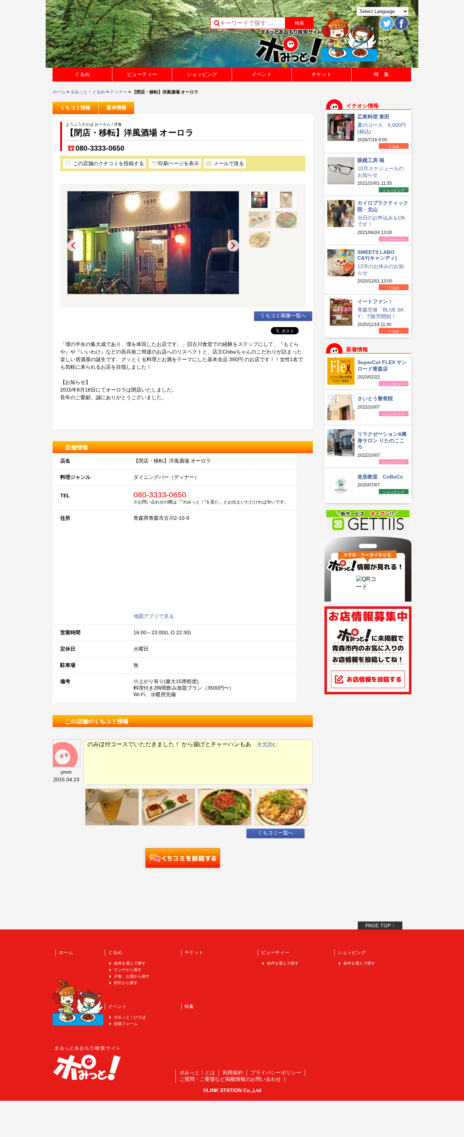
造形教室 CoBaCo (380, 477)
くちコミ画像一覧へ (283, 315)
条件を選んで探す (130, 963)
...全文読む (265, 744)
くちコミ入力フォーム (182, 858)
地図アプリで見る (153, 616)
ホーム (59, 92)
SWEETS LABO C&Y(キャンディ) (377, 255)
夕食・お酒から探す (132, 976)
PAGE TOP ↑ (380, 925)
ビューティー (142, 74)
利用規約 (233, 1072)
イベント (262, 74)
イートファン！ (375, 301)
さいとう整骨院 (375, 398)
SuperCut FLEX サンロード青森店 (382, 365)
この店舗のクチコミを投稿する (108, 163)
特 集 (381, 74)
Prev (73, 245)
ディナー (118, 92)
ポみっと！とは (197, 1072)
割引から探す (126, 983)
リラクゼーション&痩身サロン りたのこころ (382, 440)
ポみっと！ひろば (130, 1017)
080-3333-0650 (99, 148)
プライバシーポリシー (275, 1072)
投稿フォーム (126, 1023)
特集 (189, 1006)
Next (233, 245)
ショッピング (202, 74)
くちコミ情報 (75, 107)
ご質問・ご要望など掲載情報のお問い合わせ (230, 1079)
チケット (321, 74)
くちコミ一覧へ (275, 833)
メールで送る (229, 163)
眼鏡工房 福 (370, 160)
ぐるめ (82, 74)
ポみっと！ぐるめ (87, 92)
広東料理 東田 (373, 117)
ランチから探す (128, 969)
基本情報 (116, 107)
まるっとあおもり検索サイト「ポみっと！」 (106, 36)
